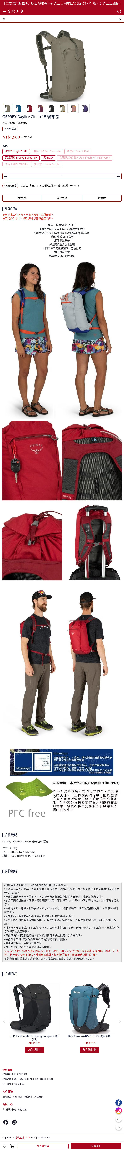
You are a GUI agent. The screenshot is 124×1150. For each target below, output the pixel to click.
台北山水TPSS (23, 1137)
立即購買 (96, 1146)
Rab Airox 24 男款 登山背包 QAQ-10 (89, 1036)
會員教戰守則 (9, 1109)
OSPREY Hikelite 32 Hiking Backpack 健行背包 (35, 1038)
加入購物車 (43, 1146)
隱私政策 (28, 1096)
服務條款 (17, 1096)
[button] (120, 1021)
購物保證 (6, 1096)
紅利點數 (22, 1109)
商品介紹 (22, 198)
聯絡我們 (38, 1096)
